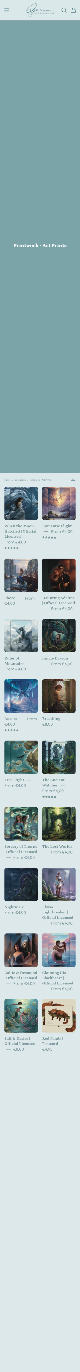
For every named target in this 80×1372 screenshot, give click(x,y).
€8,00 (47, 724)
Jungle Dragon (55, 658)
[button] (63, 10)
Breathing (51, 719)
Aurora (10, 719)
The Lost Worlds (57, 847)
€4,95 (47, 1049)
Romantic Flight (57, 526)
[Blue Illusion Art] (40, 10)
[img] (11, 548)
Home (7, 479)
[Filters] (73, 480)
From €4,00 (15, 541)
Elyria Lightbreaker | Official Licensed (57, 912)
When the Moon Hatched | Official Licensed (20, 531)
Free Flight (14, 780)
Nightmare (14, 907)
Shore (9, 598)
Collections (20, 479)
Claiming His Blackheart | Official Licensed (57, 978)
